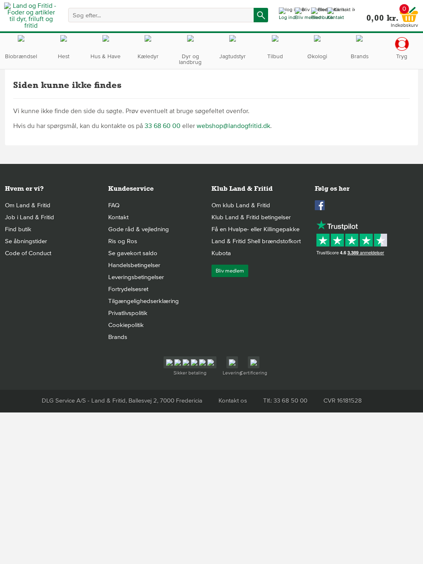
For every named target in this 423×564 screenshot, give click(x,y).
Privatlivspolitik (127, 313)
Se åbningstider (26, 241)
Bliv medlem (230, 271)
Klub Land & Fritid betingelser (251, 217)
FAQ (113, 205)
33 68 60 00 (163, 126)
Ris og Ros (122, 241)
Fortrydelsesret (128, 289)
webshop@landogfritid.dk (233, 126)
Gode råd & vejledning (138, 229)
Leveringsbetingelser (136, 277)
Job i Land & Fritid (29, 217)
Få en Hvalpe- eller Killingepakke (255, 229)
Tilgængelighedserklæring (143, 301)
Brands (117, 337)
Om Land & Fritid (27, 205)
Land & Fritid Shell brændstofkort (256, 241)
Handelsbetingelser (134, 265)
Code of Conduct (28, 253)
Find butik (18, 229)
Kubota (221, 253)
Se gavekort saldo (132, 253)
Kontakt (118, 217)
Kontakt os (233, 400)
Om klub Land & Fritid (241, 205)
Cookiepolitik (126, 325)
